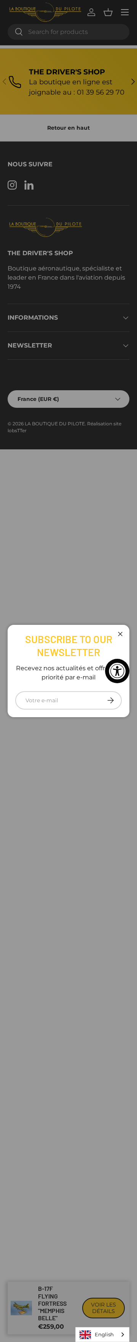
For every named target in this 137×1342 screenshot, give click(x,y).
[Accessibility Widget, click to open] (117, 671)
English (104, 1334)
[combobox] (102, 1334)
